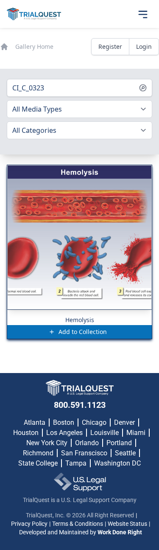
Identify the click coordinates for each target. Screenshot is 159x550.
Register (110, 46)
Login (144, 46)
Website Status (127, 523)
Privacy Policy (29, 523)
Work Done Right (120, 532)
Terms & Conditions (77, 523)
